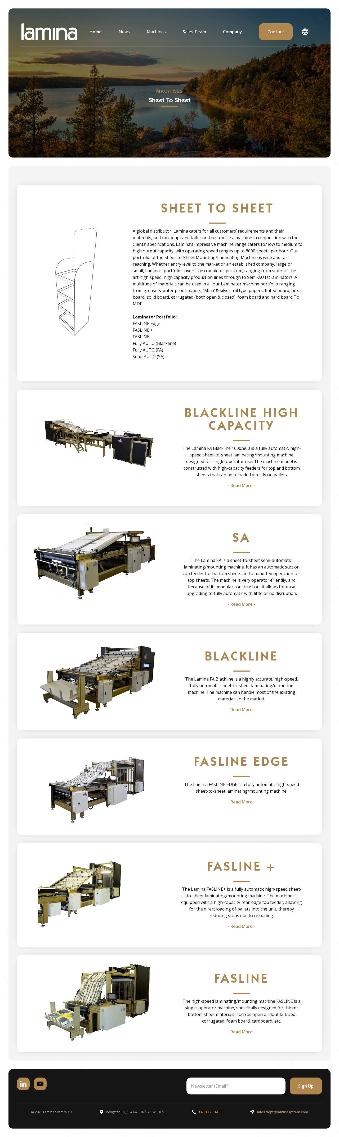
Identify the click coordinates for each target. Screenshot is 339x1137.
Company (232, 32)
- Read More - (241, 485)
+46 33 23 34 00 (210, 1112)
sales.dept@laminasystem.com (282, 1112)
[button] (124, 31)
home (96, 32)
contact (275, 32)
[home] (49, 31)
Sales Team (194, 32)
